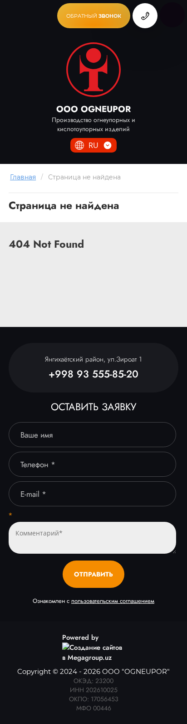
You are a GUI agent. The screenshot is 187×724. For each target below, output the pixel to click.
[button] (93, 15)
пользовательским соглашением (112, 601)
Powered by (80, 637)
